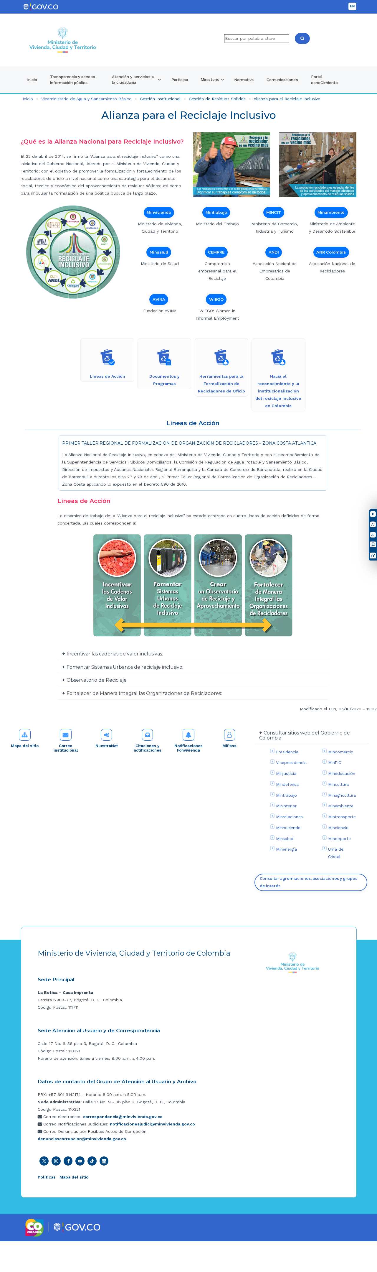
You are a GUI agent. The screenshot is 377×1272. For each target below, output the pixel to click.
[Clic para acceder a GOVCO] (76, 1227)
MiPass (229, 746)
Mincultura (338, 784)
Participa (179, 79)
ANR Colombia (331, 252)
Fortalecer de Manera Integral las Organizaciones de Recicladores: (144, 693)
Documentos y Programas (164, 380)
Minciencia (338, 827)
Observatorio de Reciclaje (97, 680)
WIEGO (216, 299)
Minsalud (159, 252)
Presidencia (287, 752)
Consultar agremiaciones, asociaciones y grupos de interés (308, 882)
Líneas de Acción (107, 376)
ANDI (274, 252)
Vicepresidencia (291, 762)
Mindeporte (339, 838)
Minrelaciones (289, 816)
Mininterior (286, 805)
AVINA (159, 299)
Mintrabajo (216, 212)
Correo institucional (66, 748)
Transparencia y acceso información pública (72, 79)
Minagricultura (342, 795)
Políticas (47, 1177)
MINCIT (273, 212)
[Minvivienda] (292, 961)
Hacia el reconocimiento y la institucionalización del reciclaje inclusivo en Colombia (278, 391)
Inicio (32, 79)
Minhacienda (288, 827)
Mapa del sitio (25, 746)
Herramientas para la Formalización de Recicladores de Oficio (221, 383)
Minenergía (286, 849)
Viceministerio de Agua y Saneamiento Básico (86, 98)
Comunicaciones (282, 79)
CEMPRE (216, 252)
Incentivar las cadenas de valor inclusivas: (115, 654)
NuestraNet (106, 746)
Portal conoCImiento (324, 79)
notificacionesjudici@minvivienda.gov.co (152, 1124)
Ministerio (210, 79)
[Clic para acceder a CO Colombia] (34, 1227)
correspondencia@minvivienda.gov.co (123, 1116)
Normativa (244, 79)
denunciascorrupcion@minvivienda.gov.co (82, 1138)
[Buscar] (302, 38)
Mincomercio (340, 752)
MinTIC (334, 762)
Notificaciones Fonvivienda (188, 748)
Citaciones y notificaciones (147, 748)
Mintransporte (342, 816)
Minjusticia (286, 773)
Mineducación (341, 773)
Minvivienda (159, 212)
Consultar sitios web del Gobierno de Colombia (304, 735)
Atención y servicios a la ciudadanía (133, 79)
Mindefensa (287, 784)
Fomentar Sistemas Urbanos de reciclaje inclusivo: (125, 667)
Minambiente (331, 212)
